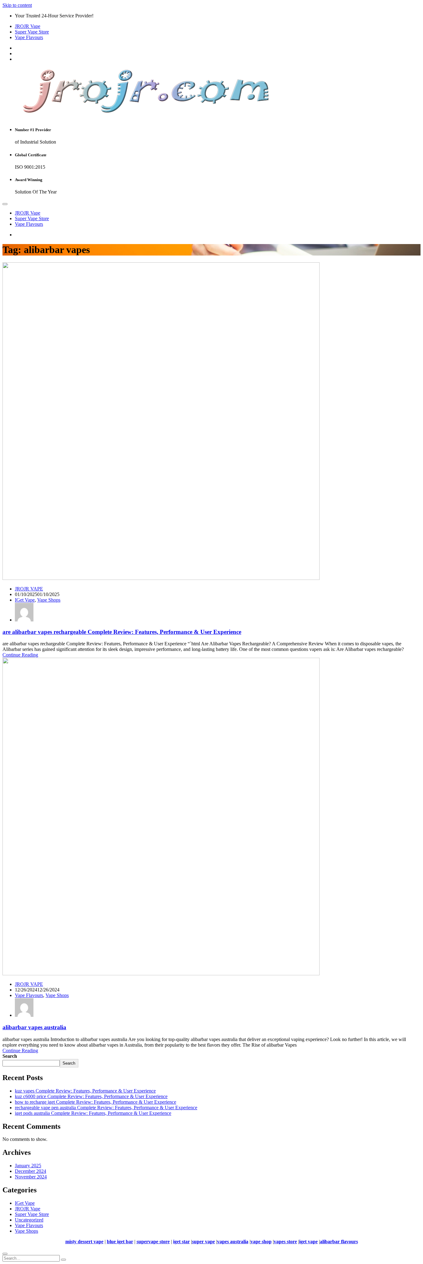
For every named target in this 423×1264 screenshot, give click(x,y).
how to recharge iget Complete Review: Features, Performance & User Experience (95, 1102)
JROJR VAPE (29, 588)
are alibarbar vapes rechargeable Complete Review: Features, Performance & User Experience (121, 632)
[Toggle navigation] (4, 204)
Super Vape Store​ (32, 31)
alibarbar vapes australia (34, 1027)
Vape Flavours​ (29, 37)
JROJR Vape (27, 26)
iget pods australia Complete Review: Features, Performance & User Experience (93, 1113)
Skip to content (17, 5)
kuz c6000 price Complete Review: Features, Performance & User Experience (91, 1096)
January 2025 (28, 1165)
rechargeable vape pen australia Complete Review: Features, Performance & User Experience (106, 1107)
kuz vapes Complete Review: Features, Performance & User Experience (85, 1090)
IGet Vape (25, 600)
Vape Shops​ (48, 600)
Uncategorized (29, 1219)
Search (9, 1056)
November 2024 (31, 1176)
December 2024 (30, 1171)
